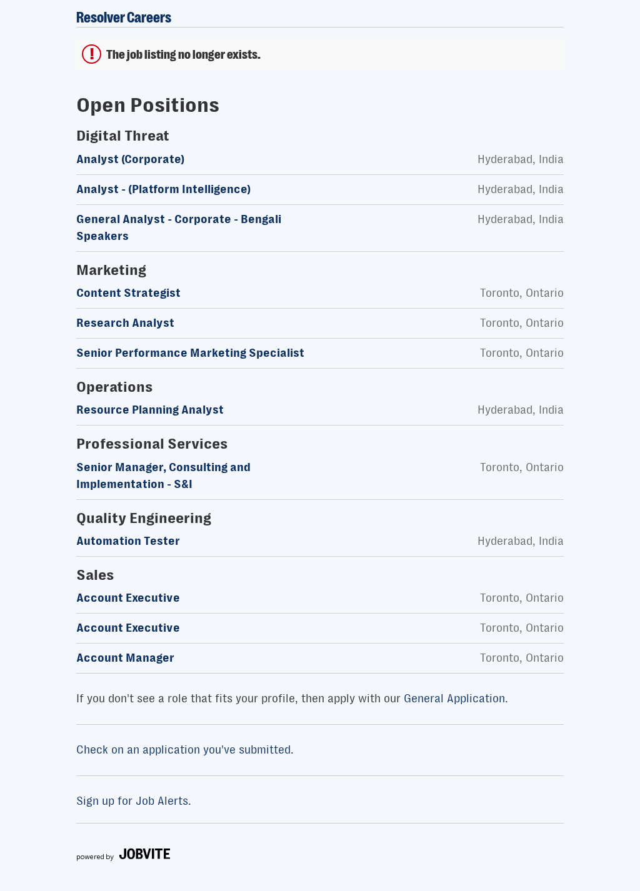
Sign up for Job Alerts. (133, 801)
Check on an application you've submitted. (185, 750)
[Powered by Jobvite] (123, 857)
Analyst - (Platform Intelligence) (163, 189)
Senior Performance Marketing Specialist (190, 353)
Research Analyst (125, 323)
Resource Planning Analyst (150, 410)
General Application (454, 698)
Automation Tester (128, 541)
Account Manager (125, 658)
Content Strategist (128, 293)
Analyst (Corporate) (130, 159)
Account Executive (128, 598)
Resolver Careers (123, 17)
